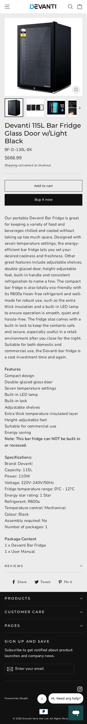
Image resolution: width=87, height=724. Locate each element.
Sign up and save (27, 641)
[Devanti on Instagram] (79, 689)
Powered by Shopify (16, 698)
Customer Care (25, 612)
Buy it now (44, 199)
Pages (12, 626)
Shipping (11, 165)
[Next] (79, 107)
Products (18, 598)
